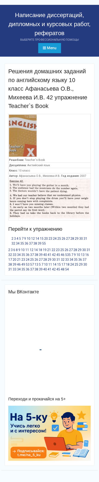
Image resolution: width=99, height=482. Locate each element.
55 (44, 243)
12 (33, 238)
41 (49, 255)
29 (77, 238)
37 (31, 243)
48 (62, 269)
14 (37, 238)
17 (10, 259)
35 (22, 243)
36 (26, 243)
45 (58, 255)
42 (54, 255)
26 (63, 238)
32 (13, 243)
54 (67, 269)
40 (45, 255)
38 (35, 243)
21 (49, 250)
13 (82, 255)
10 (28, 238)
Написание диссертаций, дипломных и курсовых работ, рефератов (49, 24)
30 (81, 238)
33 (14, 255)
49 (23, 264)
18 (40, 250)
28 (72, 238)
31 (85, 238)
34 (18, 243)
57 (32, 264)
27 (68, 238)
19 (45, 250)
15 (42, 238)
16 (87, 255)
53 (67, 255)
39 (39, 243)
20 (46, 238)
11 (27, 250)
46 (62, 255)
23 (50, 238)
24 (55, 238)
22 (53, 250)
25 (59, 238)
